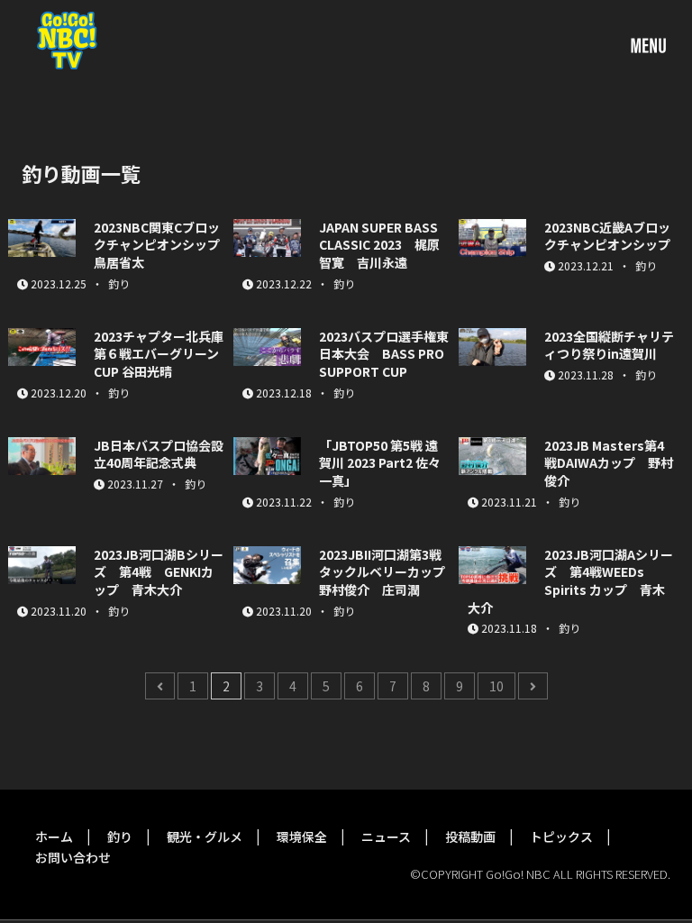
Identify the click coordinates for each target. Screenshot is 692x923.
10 (496, 686)
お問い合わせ (73, 857)
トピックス (561, 836)
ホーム (54, 836)
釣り (119, 836)
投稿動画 (470, 836)
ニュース (386, 836)
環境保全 (302, 836)
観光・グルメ (204, 836)
